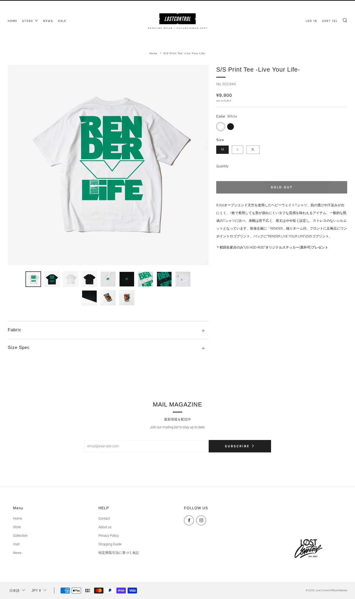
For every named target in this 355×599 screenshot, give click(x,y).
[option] (108, 165)
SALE (62, 21)
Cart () (330, 21)
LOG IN (311, 21)
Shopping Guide (110, 544)
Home (153, 53)
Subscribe (237, 446)
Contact (104, 518)
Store (17, 527)
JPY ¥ (36, 591)
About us (104, 527)
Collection (20, 536)
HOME (12, 21)
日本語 (14, 591)
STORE (27, 21)
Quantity (222, 166)
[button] (33, 279)
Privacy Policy (108, 536)
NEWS (48, 21)
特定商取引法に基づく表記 (118, 553)
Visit (16, 544)
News (17, 553)
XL (253, 149)
